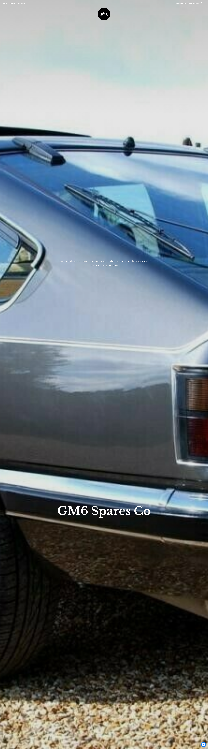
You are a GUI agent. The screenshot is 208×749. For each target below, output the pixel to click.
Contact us (21, 3)
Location (12, 3)
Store (5, 3)
